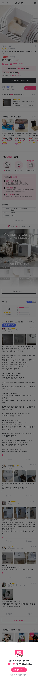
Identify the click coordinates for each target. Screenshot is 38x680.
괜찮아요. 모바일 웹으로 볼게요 (19, 675)
